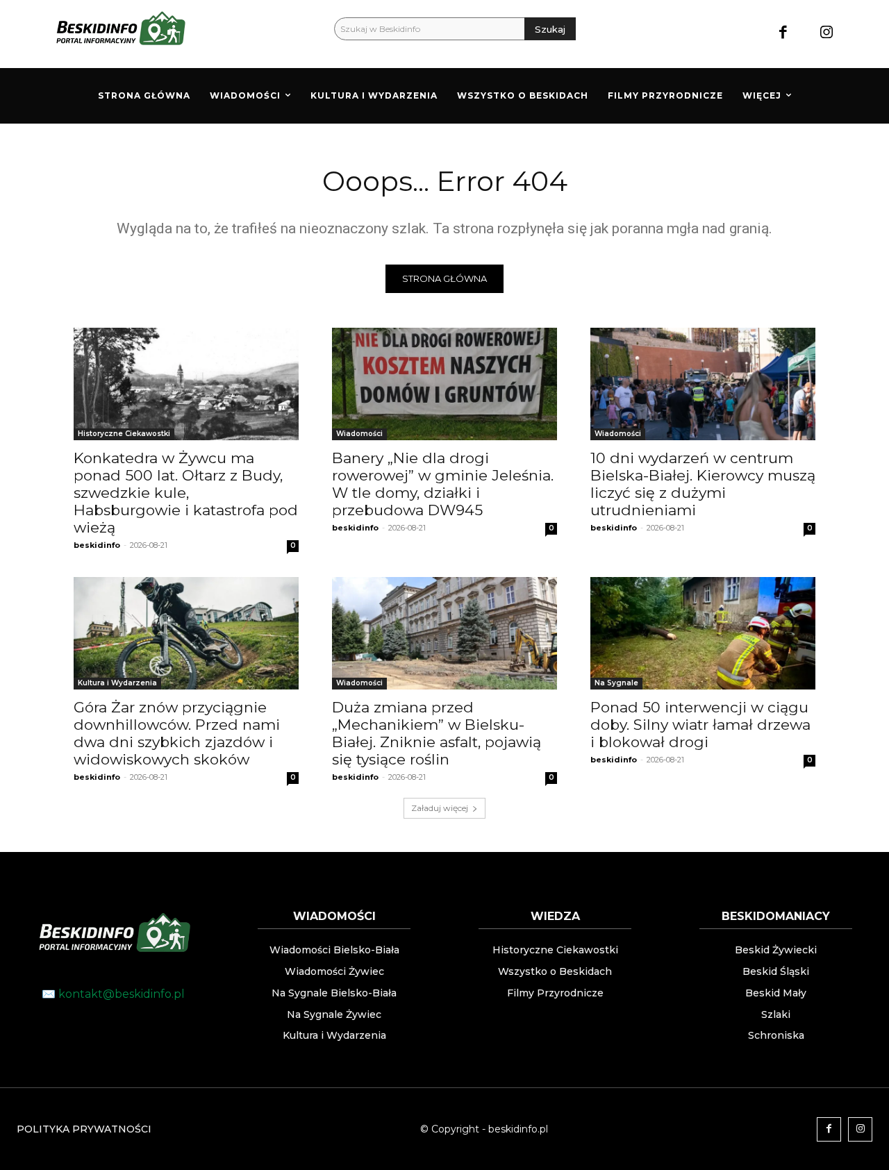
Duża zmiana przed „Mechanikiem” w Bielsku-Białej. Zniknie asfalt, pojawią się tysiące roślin (436, 733)
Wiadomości (359, 433)
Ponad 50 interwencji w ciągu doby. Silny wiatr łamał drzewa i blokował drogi (700, 725)
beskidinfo (97, 545)
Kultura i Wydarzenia (117, 682)
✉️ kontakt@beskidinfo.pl (113, 994)
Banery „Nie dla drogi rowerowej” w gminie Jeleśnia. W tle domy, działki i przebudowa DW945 (443, 484)
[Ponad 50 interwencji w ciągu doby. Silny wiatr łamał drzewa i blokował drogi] (702, 633)
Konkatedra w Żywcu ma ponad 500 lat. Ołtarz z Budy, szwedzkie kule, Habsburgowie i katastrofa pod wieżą (186, 492)
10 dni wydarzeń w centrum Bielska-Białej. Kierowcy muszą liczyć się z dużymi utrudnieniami (702, 484)
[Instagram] (826, 33)
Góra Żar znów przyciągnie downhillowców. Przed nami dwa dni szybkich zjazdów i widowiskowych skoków (177, 733)
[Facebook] (783, 33)
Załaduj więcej (439, 808)
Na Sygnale (616, 682)
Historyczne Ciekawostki (124, 433)
